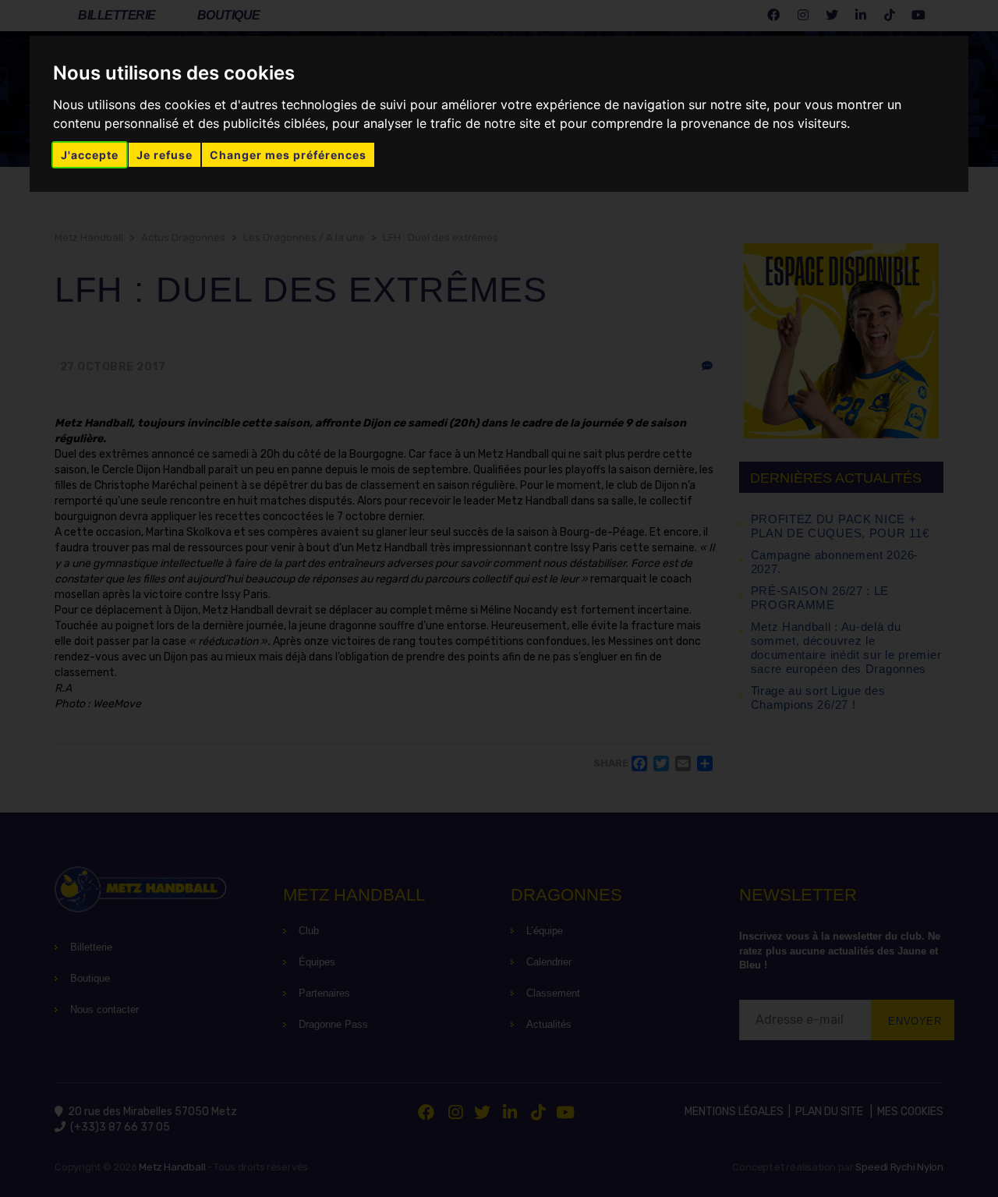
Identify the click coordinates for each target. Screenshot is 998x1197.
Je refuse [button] (164, 154)
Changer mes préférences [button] (288, 154)
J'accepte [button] (90, 154)
